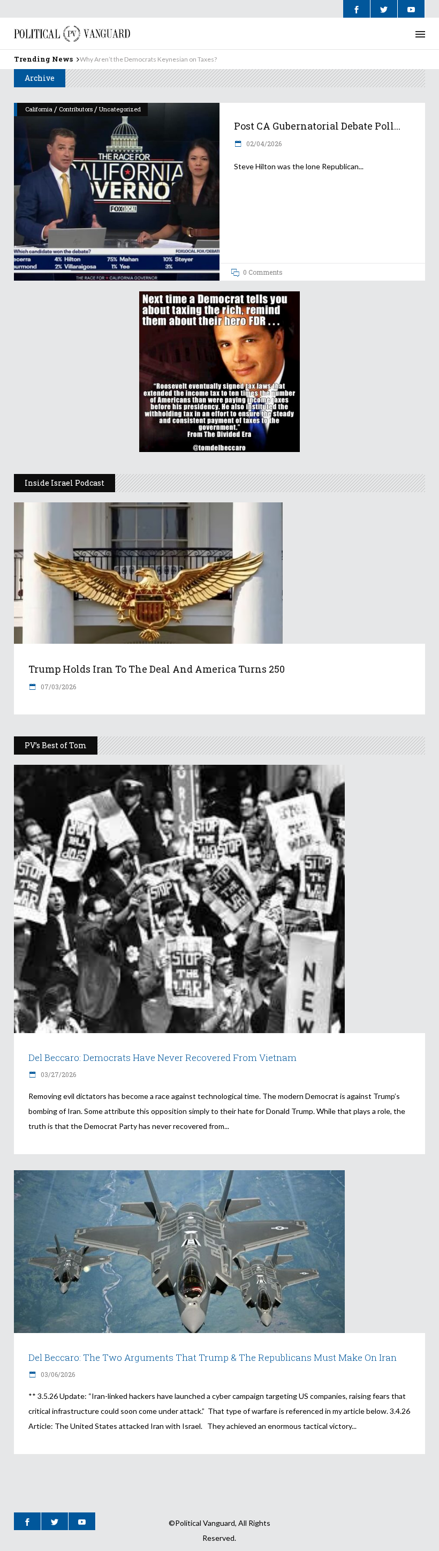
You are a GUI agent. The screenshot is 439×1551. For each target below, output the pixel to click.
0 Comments (263, 272)
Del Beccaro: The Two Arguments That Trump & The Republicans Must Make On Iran (212, 1357)
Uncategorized (120, 109)
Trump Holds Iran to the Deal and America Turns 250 (156, 668)
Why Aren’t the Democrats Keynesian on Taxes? (148, 59)
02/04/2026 (263, 143)
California (38, 109)
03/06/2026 (57, 1374)
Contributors (76, 109)
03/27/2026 (57, 1074)
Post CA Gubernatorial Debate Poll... (317, 125)
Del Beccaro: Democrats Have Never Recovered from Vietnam (162, 1057)
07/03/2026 (57, 686)
